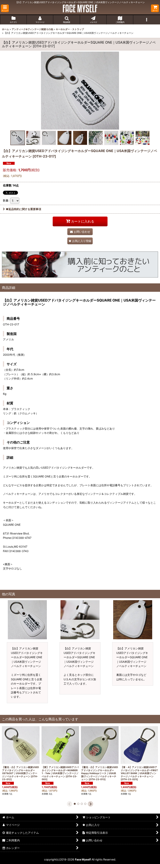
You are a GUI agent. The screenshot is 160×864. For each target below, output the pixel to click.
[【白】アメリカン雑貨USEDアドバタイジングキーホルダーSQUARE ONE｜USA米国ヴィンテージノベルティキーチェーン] (80, 90)
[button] (5, 8)
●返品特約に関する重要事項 (23, 209)
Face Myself (83, 859)
